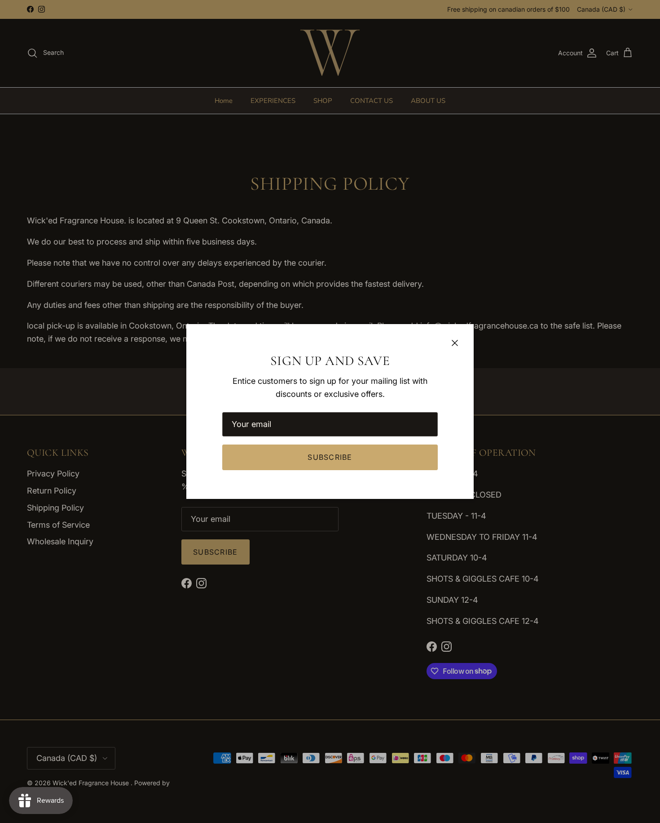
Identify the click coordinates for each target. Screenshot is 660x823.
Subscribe (330, 457)
